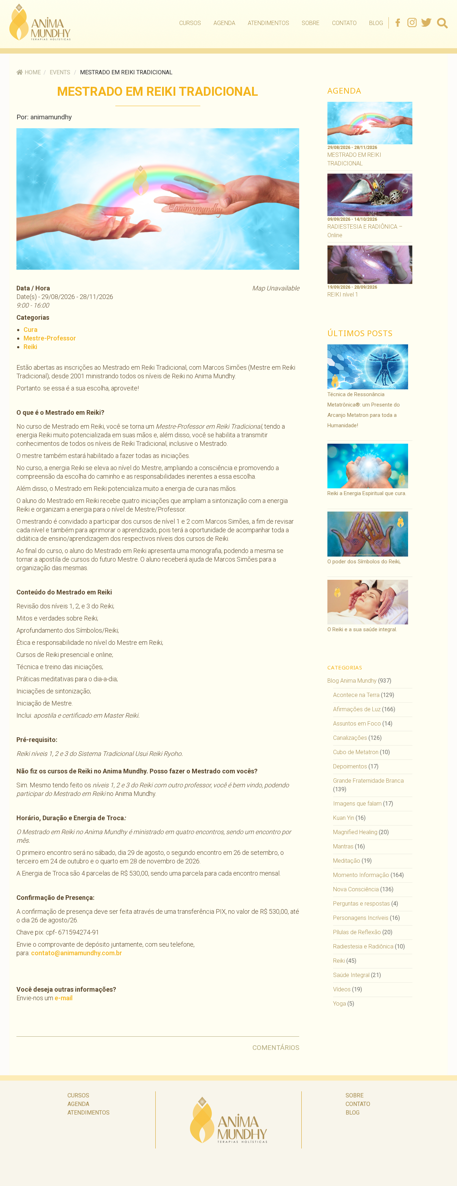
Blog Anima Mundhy (352, 680)
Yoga (339, 1003)
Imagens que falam (357, 803)
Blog (376, 23)
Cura (30, 329)
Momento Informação (361, 875)
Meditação (346, 860)
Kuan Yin (343, 817)
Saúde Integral (351, 975)
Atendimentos (268, 23)
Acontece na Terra (356, 695)
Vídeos (342, 989)
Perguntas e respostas (361, 903)
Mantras (343, 846)
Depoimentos (350, 766)
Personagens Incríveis (360, 918)
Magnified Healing (355, 832)
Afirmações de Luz (357, 709)
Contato (344, 23)
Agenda (224, 23)
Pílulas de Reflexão (357, 932)
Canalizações (350, 737)
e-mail (63, 998)
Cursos (190, 23)
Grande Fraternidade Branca (368, 780)
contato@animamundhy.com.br (76, 953)
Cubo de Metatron (355, 752)
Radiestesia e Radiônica (363, 946)
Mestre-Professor (50, 338)
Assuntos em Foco (357, 723)
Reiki (30, 346)
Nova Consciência (356, 889)
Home (33, 72)
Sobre (311, 23)
